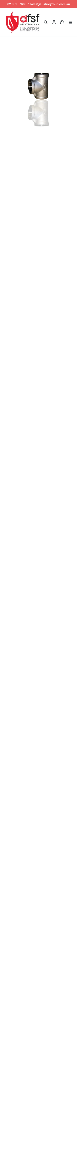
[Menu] (70, 22)
